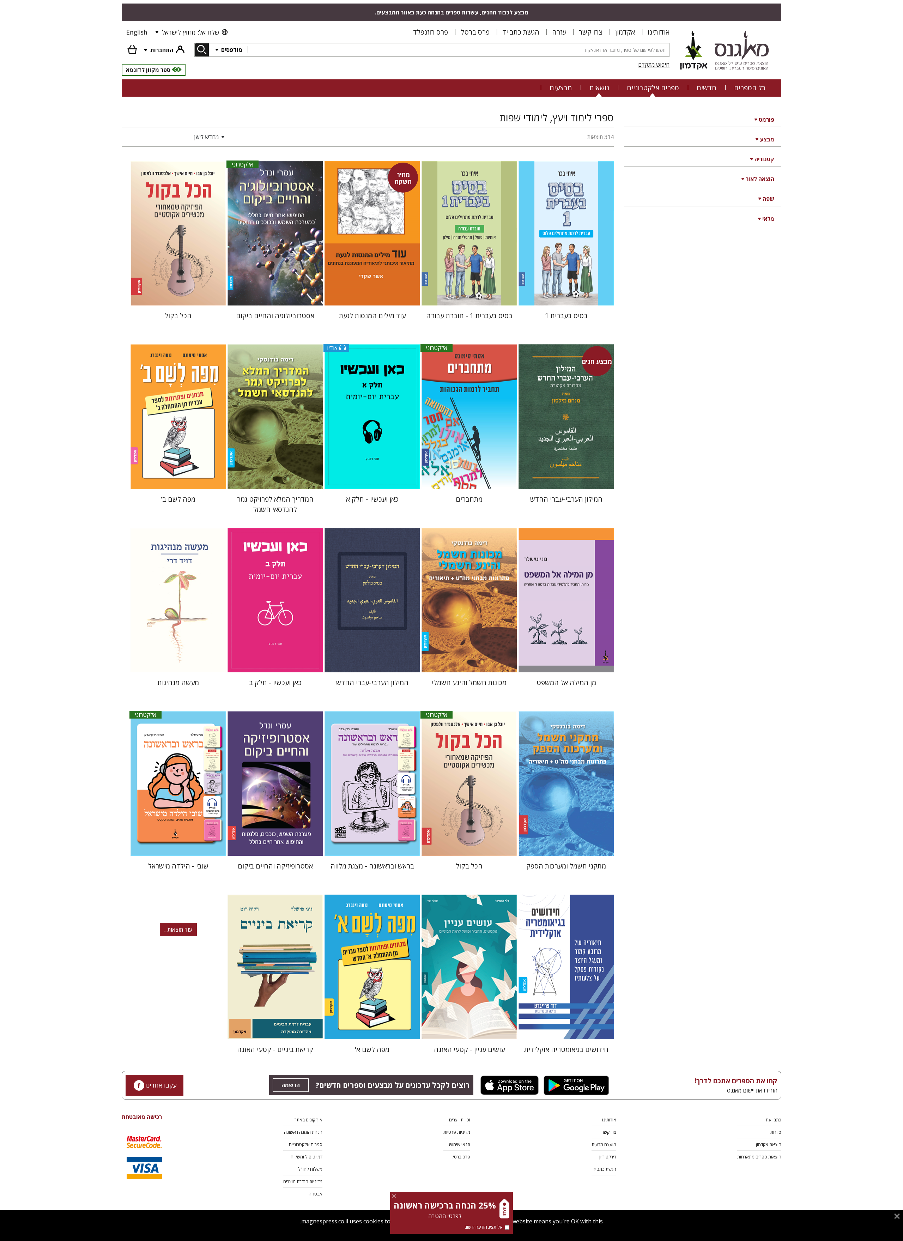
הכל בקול (178, 315)
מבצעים (561, 87)
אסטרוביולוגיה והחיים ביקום (275, 315)
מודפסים (231, 50)
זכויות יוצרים (459, 1119)
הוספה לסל (566, 294)
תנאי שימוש (459, 1144)
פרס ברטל (475, 32)
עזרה (559, 32)
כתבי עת (773, 1119)
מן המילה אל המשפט (566, 682)
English (136, 32)
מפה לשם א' (372, 1049)
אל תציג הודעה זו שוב (484, 1227)
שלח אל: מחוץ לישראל (190, 32)
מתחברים (469, 499)
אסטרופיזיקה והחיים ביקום (275, 866)
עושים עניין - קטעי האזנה (469, 1049)
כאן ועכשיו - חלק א (372, 499)
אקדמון (625, 32)
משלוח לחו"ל (310, 1169)
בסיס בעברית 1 (566, 315)
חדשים (706, 87)
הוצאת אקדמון (768, 1144)
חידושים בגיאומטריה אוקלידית (566, 1049)
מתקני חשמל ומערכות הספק (566, 866)
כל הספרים (749, 87)
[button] (175, 137)
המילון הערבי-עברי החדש (566, 499)
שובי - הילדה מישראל (178, 866)
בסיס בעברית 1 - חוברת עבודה (469, 315)
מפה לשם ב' (178, 499)
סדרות (775, 1132)
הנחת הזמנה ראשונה (303, 1132)
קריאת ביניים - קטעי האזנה (275, 1049)
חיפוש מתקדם (653, 64)
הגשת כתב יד (520, 32)
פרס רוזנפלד (430, 32)
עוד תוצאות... (178, 929)
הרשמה (290, 1085)
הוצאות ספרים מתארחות (759, 1157)
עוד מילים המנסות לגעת (372, 315)
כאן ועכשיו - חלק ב (275, 682)
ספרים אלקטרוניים (653, 87)
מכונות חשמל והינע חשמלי (469, 682)
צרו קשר (590, 32)
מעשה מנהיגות (178, 682)
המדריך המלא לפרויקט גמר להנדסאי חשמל (275, 504)
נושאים (599, 87)
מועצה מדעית (604, 1144)
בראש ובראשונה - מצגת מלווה (372, 866)
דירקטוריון (607, 1157)
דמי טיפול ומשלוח (306, 1157)
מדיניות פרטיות (456, 1132)
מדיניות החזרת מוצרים (302, 1181)
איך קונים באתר (308, 1119)
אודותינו (658, 32)
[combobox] (458, 49)
